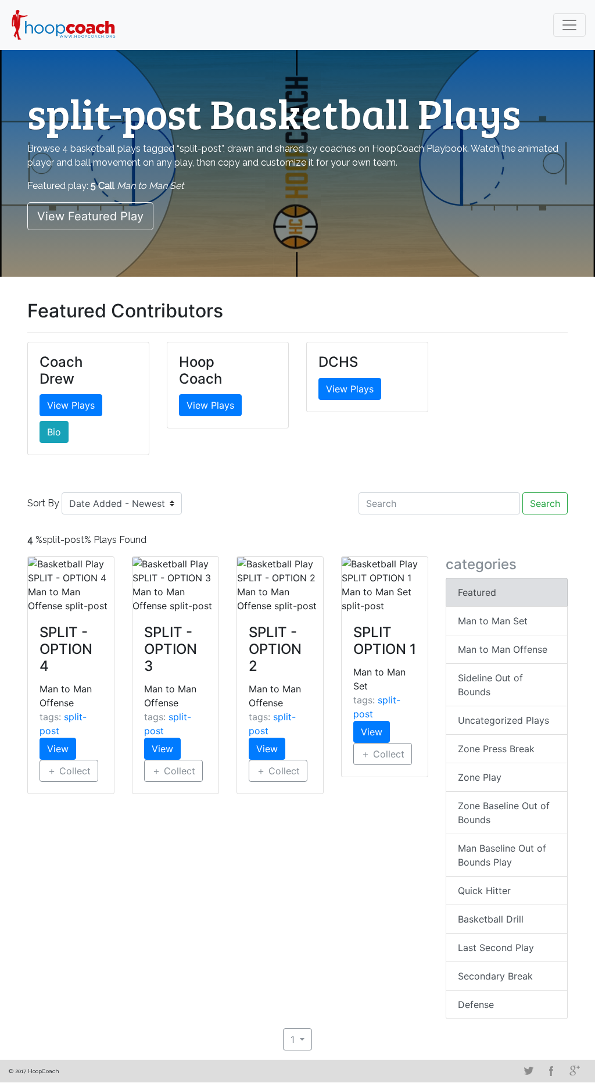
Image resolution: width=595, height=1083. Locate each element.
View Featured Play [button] (90, 216)
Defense (476, 1004)
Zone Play (479, 777)
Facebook (551, 1070)
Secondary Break (495, 976)
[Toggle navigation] (569, 25)
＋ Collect (69, 771)
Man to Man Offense (502, 649)
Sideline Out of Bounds (490, 685)
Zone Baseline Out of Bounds (504, 812)
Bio (54, 432)
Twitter (528, 1070)
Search (545, 503)
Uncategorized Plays (503, 720)
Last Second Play (496, 947)
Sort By (43, 503)
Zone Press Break (496, 749)
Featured (477, 592)
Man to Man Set (493, 621)
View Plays (71, 405)
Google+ (574, 1070)
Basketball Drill (491, 919)
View (58, 749)
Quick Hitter (484, 890)
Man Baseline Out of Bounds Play (502, 855)
